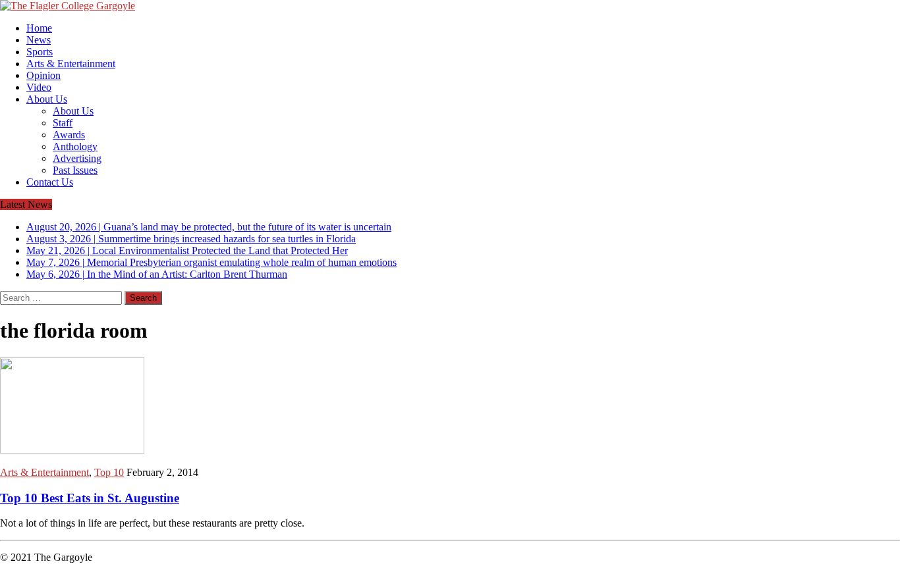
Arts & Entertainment (70, 63)
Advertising (77, 158)
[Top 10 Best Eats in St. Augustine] (72, 450)
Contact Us (49, 182)
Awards (69, 134)
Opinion (43, 75)
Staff (62, 122)
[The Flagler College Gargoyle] (450, 6)
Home (39, 28)
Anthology (75, 146)
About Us (46, 99)
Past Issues (75, 170)
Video (38, 87)
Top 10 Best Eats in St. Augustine (89, 498)
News (38, 39)
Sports (39, 51)
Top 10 (109, 472)
